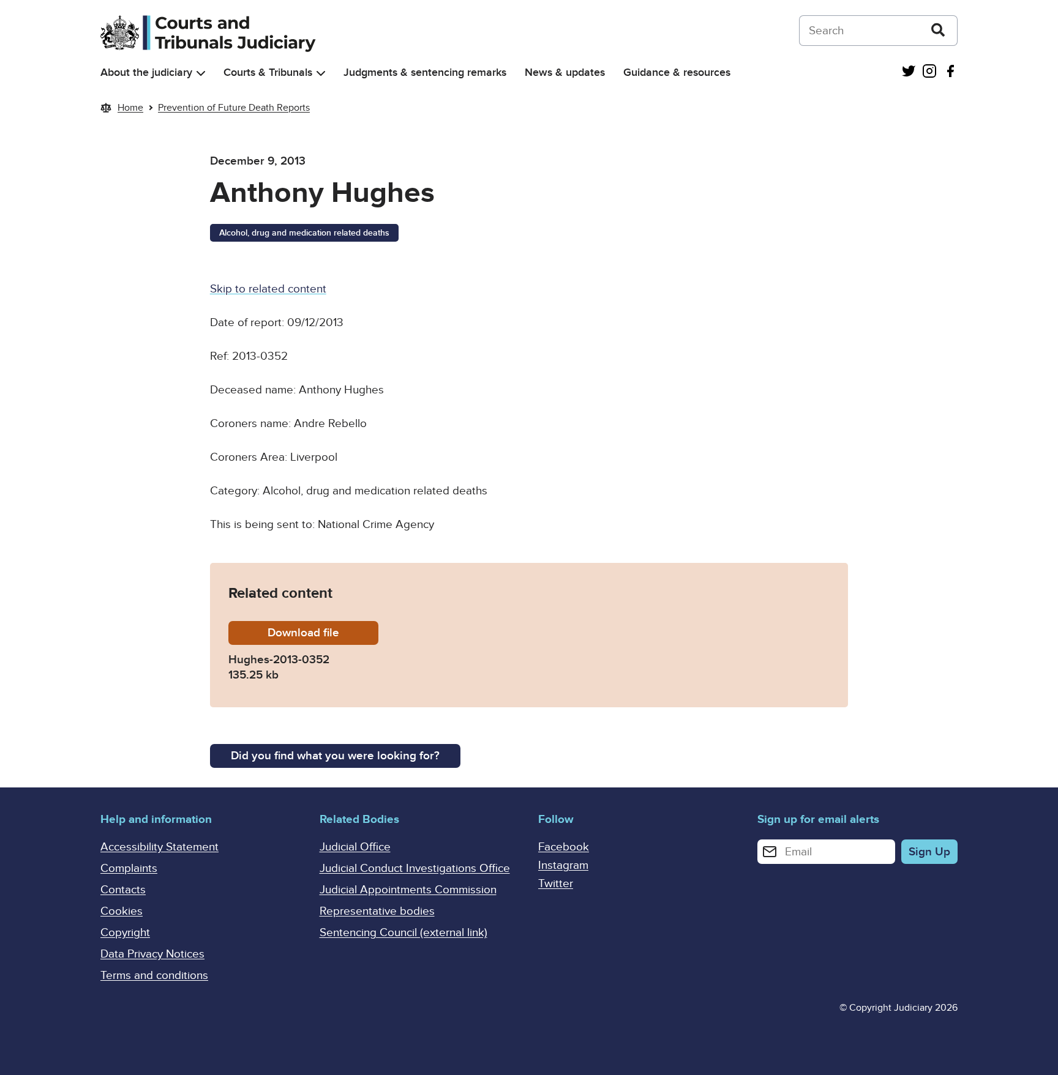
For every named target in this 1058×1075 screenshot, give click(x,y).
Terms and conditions (154, 976)
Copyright (125, 933)
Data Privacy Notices (152, 954)
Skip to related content (268, 289)
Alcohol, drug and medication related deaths (304, 233)
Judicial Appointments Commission (408, 890)
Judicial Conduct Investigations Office (415, 868)
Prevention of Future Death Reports (234, 108)
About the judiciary (146, 72)
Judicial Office (355, 847)
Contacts (123, 890)
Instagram (563, 865)
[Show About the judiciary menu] (201, 73)
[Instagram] (929, 72)
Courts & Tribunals (267, 72)
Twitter (555, 884)
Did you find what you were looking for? (335, 756)
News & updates (565, 72)
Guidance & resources (676, 72)
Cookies (121, 911)
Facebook (563, 847)
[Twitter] (908, 72)
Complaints (128, 868)
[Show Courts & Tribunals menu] (321, 73)
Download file (323, 633)
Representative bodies (377, 911)
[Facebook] (950, 72)
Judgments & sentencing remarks (424, 72)
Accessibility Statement (159, 847)
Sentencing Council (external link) (403, 933)
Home (130, 108)
